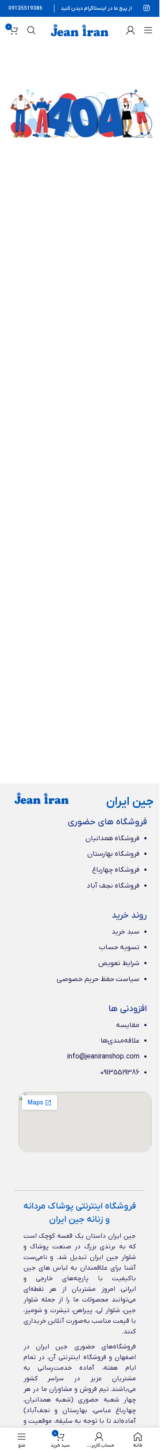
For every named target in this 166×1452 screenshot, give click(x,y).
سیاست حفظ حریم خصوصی (98, 979)
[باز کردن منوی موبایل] (148, 30)
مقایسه (127, 1025)
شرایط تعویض (118, 963)
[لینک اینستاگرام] (147, 8)
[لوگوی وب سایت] (79, 29)
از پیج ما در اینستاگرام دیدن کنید (96, 8)
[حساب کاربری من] (130, 30)
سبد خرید (125, 931)
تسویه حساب (119, 947)
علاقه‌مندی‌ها (119, 1040)
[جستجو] (31, 30)
